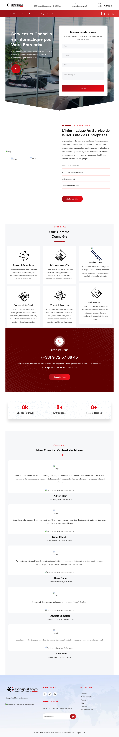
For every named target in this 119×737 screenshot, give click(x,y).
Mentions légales (87, 709)
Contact (50, 14)
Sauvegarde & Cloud (23, 305)
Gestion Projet (95, 262)
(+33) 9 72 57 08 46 (105, 6)
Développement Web (59, 265)
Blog (42, 14)
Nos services (33, 14)
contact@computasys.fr (79, 6)
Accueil (8, 14)
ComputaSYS (80, 733)
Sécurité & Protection (59, 305)
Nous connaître (19, 14)
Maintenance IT (95, 302)
